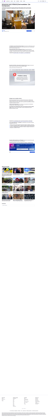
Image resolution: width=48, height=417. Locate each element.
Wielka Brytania (14, 406)
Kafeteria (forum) (3, 399)
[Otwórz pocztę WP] (38, 1)
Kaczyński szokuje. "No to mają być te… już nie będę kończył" (21, 52)
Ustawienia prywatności (35, 410)
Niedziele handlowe (26, 399)
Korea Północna (14, 398)
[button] (40, 1)
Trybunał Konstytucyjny (26, 401)
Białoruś (14, 405)
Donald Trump (36, 399)
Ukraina (13, 399)
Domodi (2, 398)
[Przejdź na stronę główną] (2, 1)
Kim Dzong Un (36, 398)
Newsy (24, 398)
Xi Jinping (36, 402)
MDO (4, 30)
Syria (13, 402)
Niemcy (13, 404)
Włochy (13, 401)
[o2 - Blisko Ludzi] (5, 1)
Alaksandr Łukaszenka (37, 401)
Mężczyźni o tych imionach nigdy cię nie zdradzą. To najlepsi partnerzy (23, 142)
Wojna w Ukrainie (25, 402)
